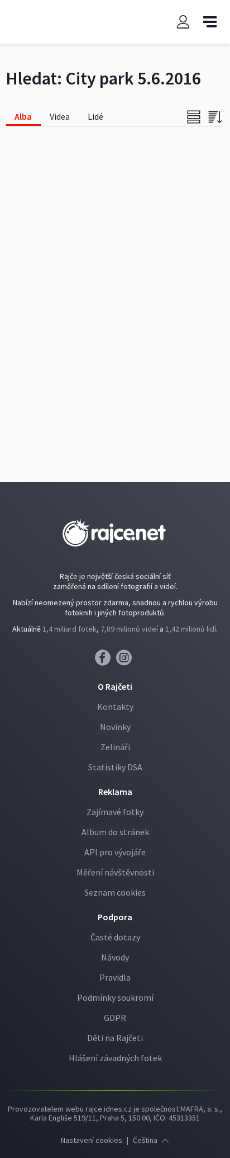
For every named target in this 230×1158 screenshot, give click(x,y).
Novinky (115, 726)
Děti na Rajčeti (115, 1037)
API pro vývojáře (115, 852)
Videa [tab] (60, 116)
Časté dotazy (115, 937)
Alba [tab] (23, 116)
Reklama (115, 791)
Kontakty (115, 706)
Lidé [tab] (95, 116)
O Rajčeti (115, 686)
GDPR (115, 1017)
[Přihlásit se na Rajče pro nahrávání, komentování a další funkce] (183, 22)
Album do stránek (115, 831)
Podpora (115, 916)
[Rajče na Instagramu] (126, 661)
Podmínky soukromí (115, 997)
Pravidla (115, 977)
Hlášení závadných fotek (115, 1057)
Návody (115, 957)
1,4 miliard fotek (69, 629)
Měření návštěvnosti (115, 872)
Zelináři (115, 746)
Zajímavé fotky (115, 811)
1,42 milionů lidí (190, 629)
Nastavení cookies (91, 1140)
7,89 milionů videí (129, 629)
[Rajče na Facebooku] (105, 661)
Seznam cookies (115, 892)
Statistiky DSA (115, 767)
